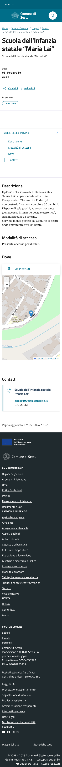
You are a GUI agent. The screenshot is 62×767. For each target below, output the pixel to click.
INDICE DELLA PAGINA (16, 133)
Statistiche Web (42, 744)
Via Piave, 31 (22, 269)
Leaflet (39, 358)
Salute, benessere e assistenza (20, 577)
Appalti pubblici (11, 533)
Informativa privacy (13, 711)
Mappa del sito (10, 744)
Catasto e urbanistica (14, 544)
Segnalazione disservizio (16, 695)
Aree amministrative (14, 479)
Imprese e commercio (14, 566)
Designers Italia (28, 764)
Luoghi (6, 633)
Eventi (6, 638)
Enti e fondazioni (12, 490)
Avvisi (5, 615)
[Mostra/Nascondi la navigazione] (7, 15)
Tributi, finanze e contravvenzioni (21, 583)
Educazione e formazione (16, 555)
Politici (6, 496)
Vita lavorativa (10, 594)
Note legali (8, 717)
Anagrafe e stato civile (15, 528)
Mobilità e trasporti (13, 572)
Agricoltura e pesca (13, 517)
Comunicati (8, 609)
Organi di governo (12, 474)
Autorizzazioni (10, 539)
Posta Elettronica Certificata (18, 672)
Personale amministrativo (17, 501)
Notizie (6, 604)
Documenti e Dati (12, 507)
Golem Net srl (13, 759)
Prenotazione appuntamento (18, 689)
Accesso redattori (50, 764)
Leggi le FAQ (9, 684)
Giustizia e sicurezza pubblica (19, 561)
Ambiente (7, 523)
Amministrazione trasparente (19, 706)
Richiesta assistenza (14, 700)
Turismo (6, 588)
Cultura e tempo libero (15, 550)
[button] (9, 4)
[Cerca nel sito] (53, 15)
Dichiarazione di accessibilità (18, 722)
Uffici (5, 485)
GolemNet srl (53, 358)
